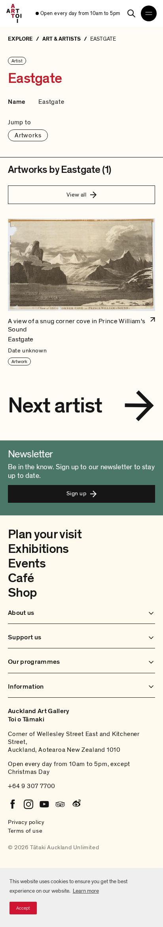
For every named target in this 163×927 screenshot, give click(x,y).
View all (76, 195)
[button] (81, 292)
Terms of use (25, 830)
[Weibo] (76, 804)
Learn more (86, 891)
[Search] (131, 13)
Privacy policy (26, 822)
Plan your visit (45, 534)
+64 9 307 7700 (31, 786)
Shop (22, 592)
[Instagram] (28, 804)
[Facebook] (12, 804)
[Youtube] (44, 804)
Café (21, 578)
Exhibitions (38, 549)
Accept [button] (23, 908)
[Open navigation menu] (149, 13)
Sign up (76, 493)
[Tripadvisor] (60, 804)
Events (26, 563)
